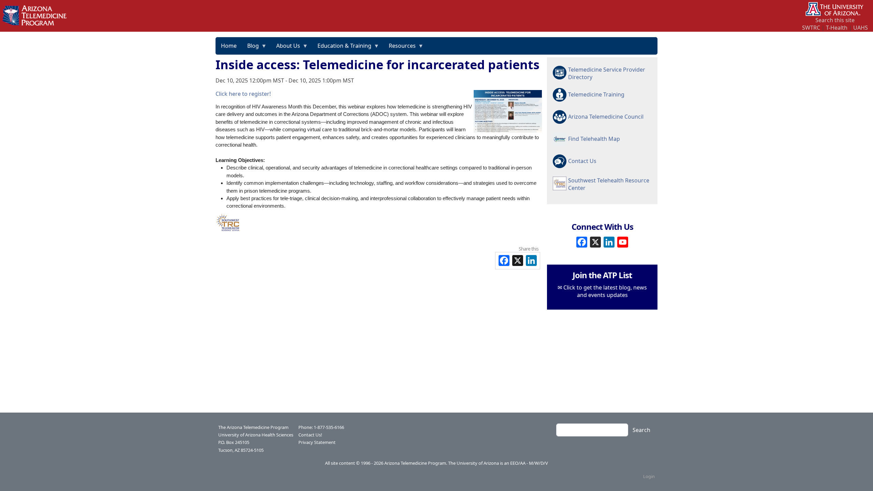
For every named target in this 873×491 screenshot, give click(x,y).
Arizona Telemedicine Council (605, 116)
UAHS (860, 27)
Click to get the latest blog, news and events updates (605, 291)
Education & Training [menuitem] (341, 48)
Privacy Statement (317, 442)
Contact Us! (310, 435)
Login (649, 476)
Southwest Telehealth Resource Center (608, 184)
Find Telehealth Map (594, 139)
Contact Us (582, 161)
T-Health (836, 27)
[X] (595, 241)
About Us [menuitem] (285, 48)
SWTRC (811, 27)
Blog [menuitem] (250, 48)
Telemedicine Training (596, 94)
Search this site (835, 20)
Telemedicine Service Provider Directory (606, 73)
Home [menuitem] (229, 45)
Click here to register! (243, 94)
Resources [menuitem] (400, 48)
